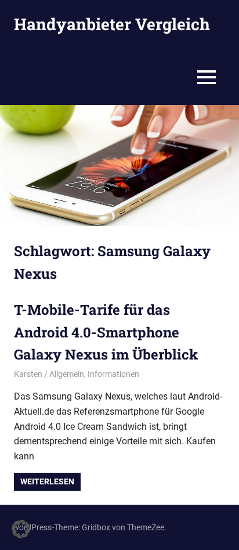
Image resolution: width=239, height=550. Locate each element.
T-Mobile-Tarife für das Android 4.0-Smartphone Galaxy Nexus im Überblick (106, 332)
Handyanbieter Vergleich (112, 24)
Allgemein (66, 374)
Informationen (113, 374)
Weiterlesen (47, 481)
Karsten (28, 374)
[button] (21, 529)
